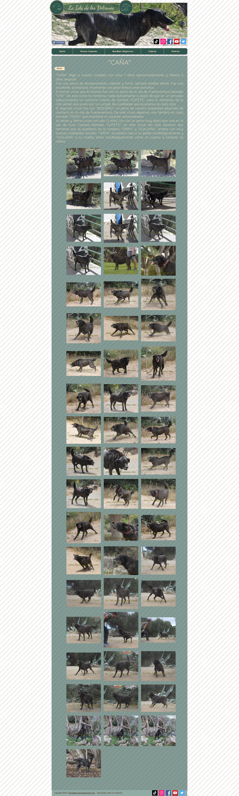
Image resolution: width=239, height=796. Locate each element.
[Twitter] (183, 41)
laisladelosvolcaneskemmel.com (82, 793)
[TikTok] (156, 41)
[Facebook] (170, 41)
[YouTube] (176, 41)
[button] (89, 51)
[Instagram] (163, 41)
